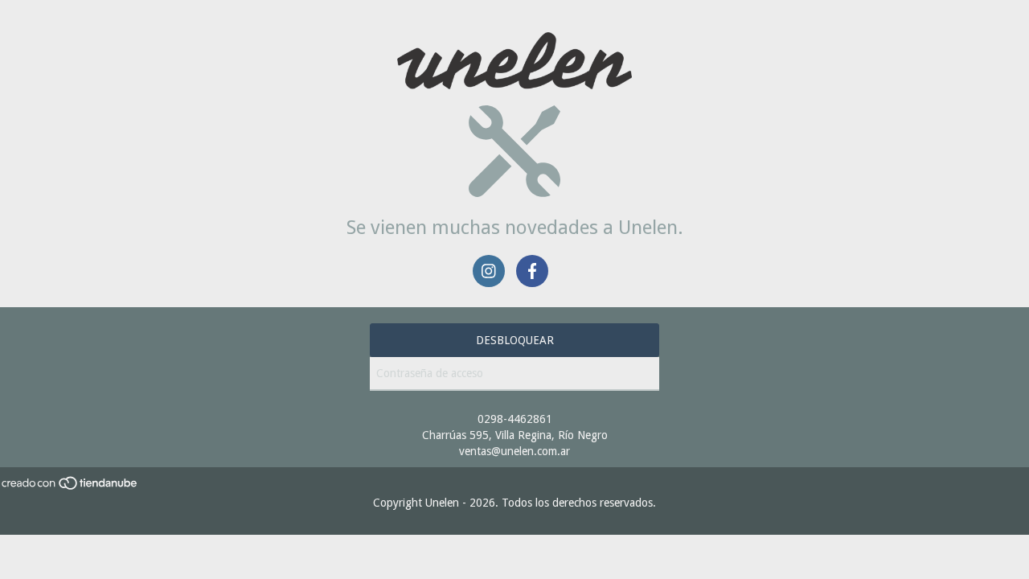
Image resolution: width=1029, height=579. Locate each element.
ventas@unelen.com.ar (514, 451)
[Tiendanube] (70, 486)
